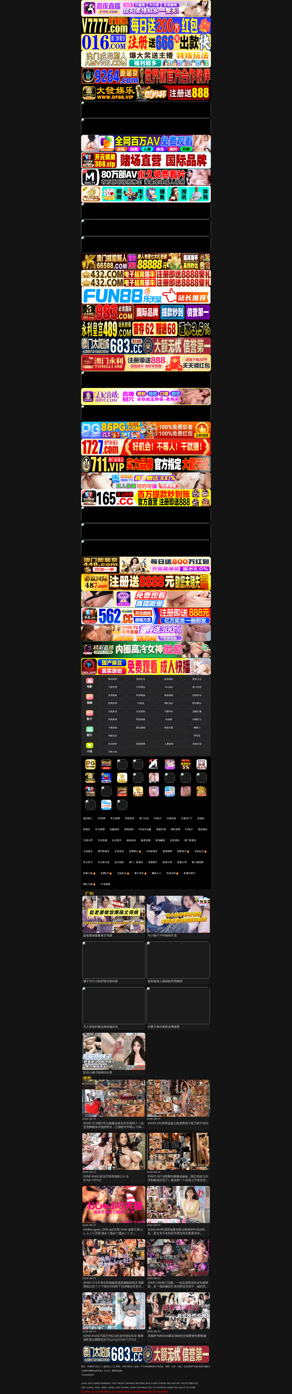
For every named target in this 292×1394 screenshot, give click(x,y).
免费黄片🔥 (183, 851)
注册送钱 (171, 818)
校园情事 (140, 743)
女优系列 (140, 711)
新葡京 (86, 829)
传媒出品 (112, 735)
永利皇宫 (119, 851)
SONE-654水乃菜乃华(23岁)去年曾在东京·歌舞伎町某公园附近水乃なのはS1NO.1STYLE (113, 1337)
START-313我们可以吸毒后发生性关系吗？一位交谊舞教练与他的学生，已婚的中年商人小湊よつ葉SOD (113, 1126)
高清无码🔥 (172, 873)
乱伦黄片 (117, 840)
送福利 (200, 818)
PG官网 (102, 818)
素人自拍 (196, 686)
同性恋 (197, 735)
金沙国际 (119, 862)
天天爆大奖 (104, 862)
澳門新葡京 (104, 851)
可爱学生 (168, 711)
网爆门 (197, 727)
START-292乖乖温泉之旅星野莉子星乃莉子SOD (178, 1123)
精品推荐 (112, 678)
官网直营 (130, 818)
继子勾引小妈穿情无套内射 (100, 981)
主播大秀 (88, 840)
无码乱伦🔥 (200, 851)
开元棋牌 (115, 818)
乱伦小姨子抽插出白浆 (97, 1072)
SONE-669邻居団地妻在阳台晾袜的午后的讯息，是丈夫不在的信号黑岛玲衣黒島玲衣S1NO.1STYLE (176, 1233)
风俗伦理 (196, 743)
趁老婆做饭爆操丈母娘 (97, 935)
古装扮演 (112, 711)
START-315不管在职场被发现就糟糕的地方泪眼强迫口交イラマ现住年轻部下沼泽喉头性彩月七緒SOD (113, 1286)
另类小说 (112, 751)
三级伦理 (112, 686)
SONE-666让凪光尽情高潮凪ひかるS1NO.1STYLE (106, 1178)
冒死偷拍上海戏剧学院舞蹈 (165, 981)
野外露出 (196, 703)
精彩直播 (175, 829)
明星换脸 (140, 719)
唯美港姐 (168, 695)
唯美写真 (168, 727)
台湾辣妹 (112, 695)
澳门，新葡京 (136, 862)
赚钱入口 (156, 873)
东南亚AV (197, 695)
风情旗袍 (112, 719)
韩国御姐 (140, 695)
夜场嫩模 (160, 840)
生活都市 (112, 743)
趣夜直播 (146, 840)
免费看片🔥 (135, 851)
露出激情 (140, 727)
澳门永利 (144, 818)
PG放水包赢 (145, 829)
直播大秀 (182, 862)
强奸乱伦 (140, 678)
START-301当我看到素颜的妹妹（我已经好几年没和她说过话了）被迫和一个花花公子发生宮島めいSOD (178, 1180)
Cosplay (169, 686)
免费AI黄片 (190, 873)
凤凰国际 (129, 829)
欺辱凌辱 (112, 703)
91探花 (140, 703)
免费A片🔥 (106, 873)
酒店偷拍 (203, 829)
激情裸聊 (167, 851)
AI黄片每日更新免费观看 (164, 1027)
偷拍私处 (131, 840)
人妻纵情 (168, 743)
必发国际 (175, 840)
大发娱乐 (88, 851)
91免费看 (106, 884)
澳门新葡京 (190, 840)
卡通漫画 (112, 727)
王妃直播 (102, 840)
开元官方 (88, 862)
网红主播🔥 (89, 884)
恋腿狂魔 (196, 711)
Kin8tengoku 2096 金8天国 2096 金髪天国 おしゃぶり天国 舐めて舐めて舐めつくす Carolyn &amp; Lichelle (113, 1233)
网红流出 (168, 703)
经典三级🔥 (89, 873)
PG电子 (158, 818)
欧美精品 (168, 678)
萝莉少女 (196, 678)
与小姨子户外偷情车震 (162, 935)
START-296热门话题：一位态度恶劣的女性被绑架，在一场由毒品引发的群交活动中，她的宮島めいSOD (178, 1286)
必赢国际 (114, 829)
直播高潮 (161, 829)
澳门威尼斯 (198, 862)
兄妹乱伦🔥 (123, 873)
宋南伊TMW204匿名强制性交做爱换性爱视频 (177, 1336)
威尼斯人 (88, 818)
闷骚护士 (196, 719)
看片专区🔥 (140, 873)
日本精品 (140, 686)
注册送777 (186, 818)
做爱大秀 (167, 862)
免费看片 (153, 862)
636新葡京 (152, 851)
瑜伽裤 (168, 719)
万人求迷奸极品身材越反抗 (100, 1027)
